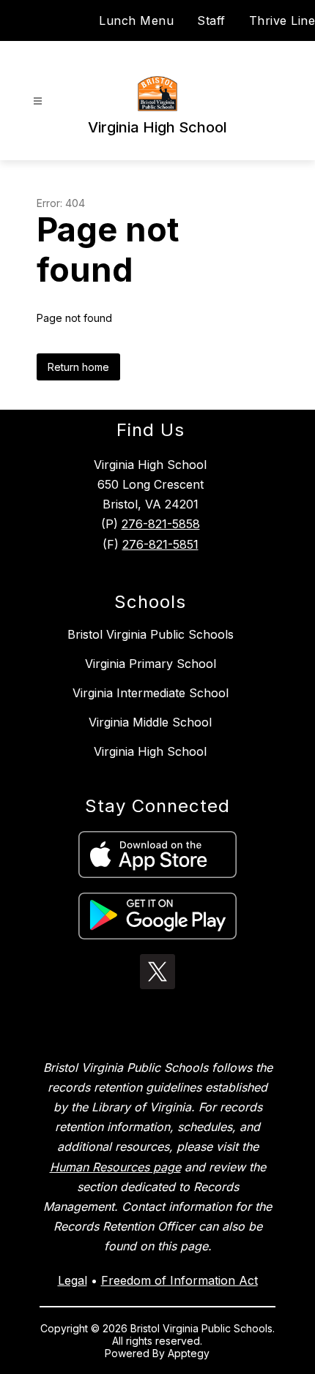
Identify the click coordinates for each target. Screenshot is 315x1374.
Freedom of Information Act (179, 1280)
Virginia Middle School (150, 722)
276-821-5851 (160, 544)
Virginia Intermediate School (151, 693)
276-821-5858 (161, 524)
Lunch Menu (136, 20)
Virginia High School (150, 751)
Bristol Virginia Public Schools (150, 634)
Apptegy (189, 1353)
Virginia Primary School (150, 663)
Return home (78, 367)
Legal (72, 1280)
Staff (211, 20)
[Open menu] (37, 101)
